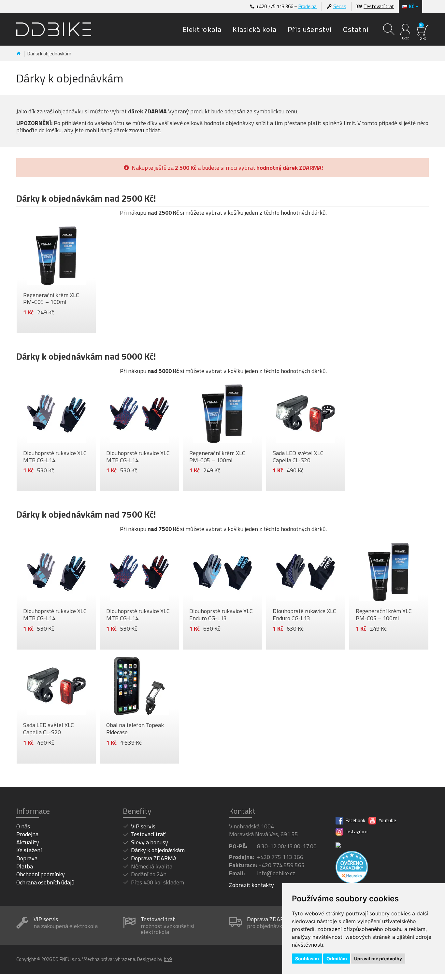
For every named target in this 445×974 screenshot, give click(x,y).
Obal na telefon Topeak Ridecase (135, 729)
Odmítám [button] (336, 958)
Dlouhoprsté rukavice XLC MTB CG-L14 (55, 457)
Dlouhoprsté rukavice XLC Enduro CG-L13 (221, 615)
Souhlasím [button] (307, 958)
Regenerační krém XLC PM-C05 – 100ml (51, 299)
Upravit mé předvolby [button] (378, 958)
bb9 (168, 959)
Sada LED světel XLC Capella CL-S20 (298, 457)
